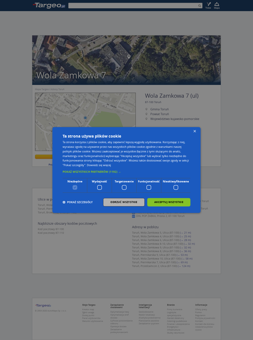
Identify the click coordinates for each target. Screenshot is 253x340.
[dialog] (126, 170)
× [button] (194, 131)
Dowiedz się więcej (99, 165)
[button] (126, 172)
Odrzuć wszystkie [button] (123, 202)
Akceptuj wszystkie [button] (168, 202)
